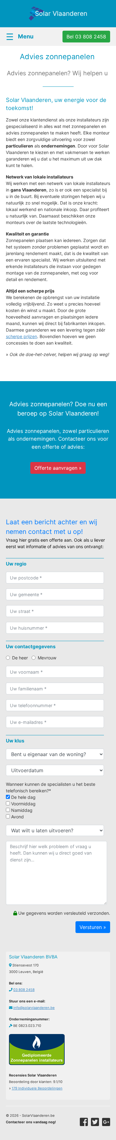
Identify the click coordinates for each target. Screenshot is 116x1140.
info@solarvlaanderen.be (34, 1008)
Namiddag (21, 810)
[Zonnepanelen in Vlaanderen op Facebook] (84, 1122)
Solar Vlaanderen (61, 13)
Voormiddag (23, 803)
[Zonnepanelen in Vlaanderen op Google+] (106, 1122)
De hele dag (23, 797)
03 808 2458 (24, 990)
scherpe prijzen (21, 336)
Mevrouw (47, 657)
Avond (17, 816)
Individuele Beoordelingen (37, 1088)
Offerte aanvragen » (58, 468)
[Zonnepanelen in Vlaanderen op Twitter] (95, 1122)
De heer (20, 657)
